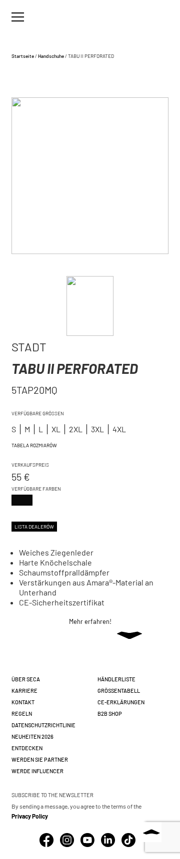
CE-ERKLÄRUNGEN (121, 702)
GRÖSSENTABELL (119, 690)
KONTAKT (23, 702)
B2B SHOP (110, 713)
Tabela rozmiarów (34, 445)
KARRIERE (25, 690)
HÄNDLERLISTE (117, 679)
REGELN (22, 713)
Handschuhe (51, 56)
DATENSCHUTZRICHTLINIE (44, 725)
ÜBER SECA (26, 679)
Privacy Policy (30, 816)
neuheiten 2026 (33, 736)
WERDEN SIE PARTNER (40, 759)
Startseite (23, 56)
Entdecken (27, 748)
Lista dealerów (34, 527)
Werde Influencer (38, 771)
